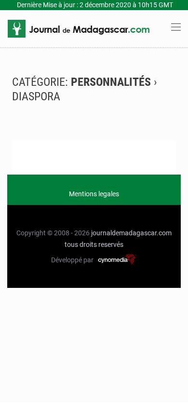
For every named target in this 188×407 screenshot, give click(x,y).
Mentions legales (94, 194)
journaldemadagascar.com (131, 233)
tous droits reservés (94, 244)
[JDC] (78, 28)
